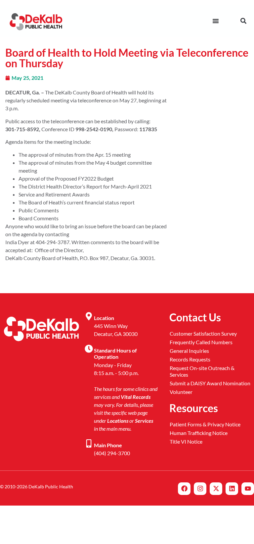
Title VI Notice (186, 441)
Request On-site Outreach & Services (202, 371)
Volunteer (181, 392)
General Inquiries (189, 351)
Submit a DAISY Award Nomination (210, 383)
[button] (243, 20)
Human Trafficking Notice (199, 433)
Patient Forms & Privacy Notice (205, 424)
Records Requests (190, 359)
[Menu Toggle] (215, 21)
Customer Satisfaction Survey (203, 333)
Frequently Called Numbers (201, 342)
